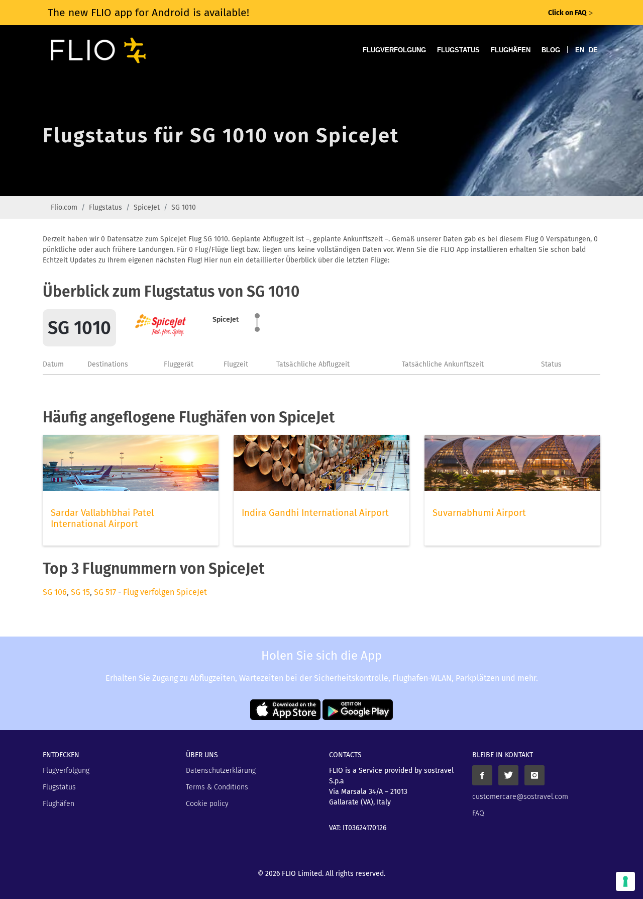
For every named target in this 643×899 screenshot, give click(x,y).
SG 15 (80, 592)
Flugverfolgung (394, 50)
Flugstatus (458, 50)
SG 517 (105, 592)
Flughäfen (510, 50)
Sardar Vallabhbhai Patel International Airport (102, 518)
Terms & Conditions (217, 787)
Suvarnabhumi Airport (479, 512)
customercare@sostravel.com (520, 796)
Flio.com (64, 207)
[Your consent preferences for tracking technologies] (625, 881)
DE (593, 50)
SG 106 (55, 592)
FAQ (478, 813)
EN (579, 50)
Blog (551, 50)
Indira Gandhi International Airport (315, 512)
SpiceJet (147, 207)
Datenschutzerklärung (221, 770)
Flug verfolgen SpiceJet (165, 592)
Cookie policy (207, 803)
